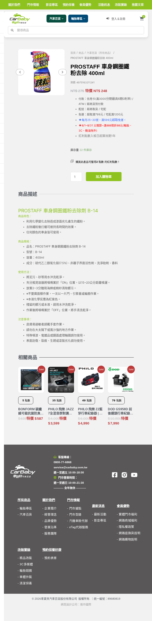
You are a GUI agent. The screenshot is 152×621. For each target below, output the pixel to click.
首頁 (73, 52)
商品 (81, 52)
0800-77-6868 (62, 462)
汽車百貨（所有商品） (99, 52)
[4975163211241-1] (41, 72)
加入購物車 (104, 177)
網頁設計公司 (69, 604)
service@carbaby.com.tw (70, 467)
